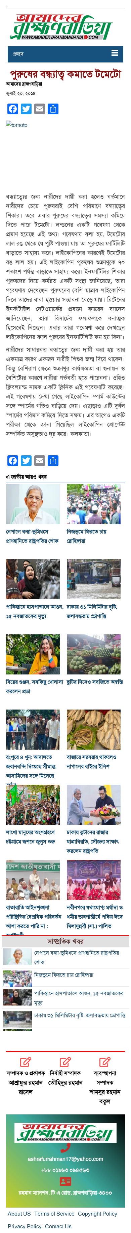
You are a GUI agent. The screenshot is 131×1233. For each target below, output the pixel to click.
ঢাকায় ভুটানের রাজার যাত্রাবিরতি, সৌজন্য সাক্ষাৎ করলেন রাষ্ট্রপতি (93, 842)
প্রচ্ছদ (18, 54)
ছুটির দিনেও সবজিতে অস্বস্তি (95, 682)
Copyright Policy (97, 1214)
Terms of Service (54, 1214)
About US (19, 1214)
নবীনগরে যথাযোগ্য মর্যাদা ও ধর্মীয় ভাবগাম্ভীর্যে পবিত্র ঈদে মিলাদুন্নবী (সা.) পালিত (95, 917)
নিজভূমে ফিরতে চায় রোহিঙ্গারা (63, 975)
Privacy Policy (25, 1226)
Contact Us (58, 1226)
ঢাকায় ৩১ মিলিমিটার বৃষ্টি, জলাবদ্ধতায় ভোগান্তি (79, 1015)
